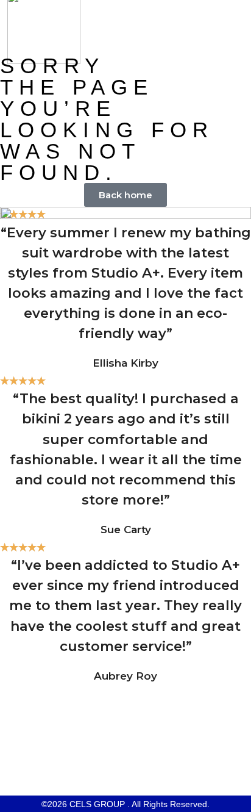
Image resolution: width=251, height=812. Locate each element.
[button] (225, 27)
